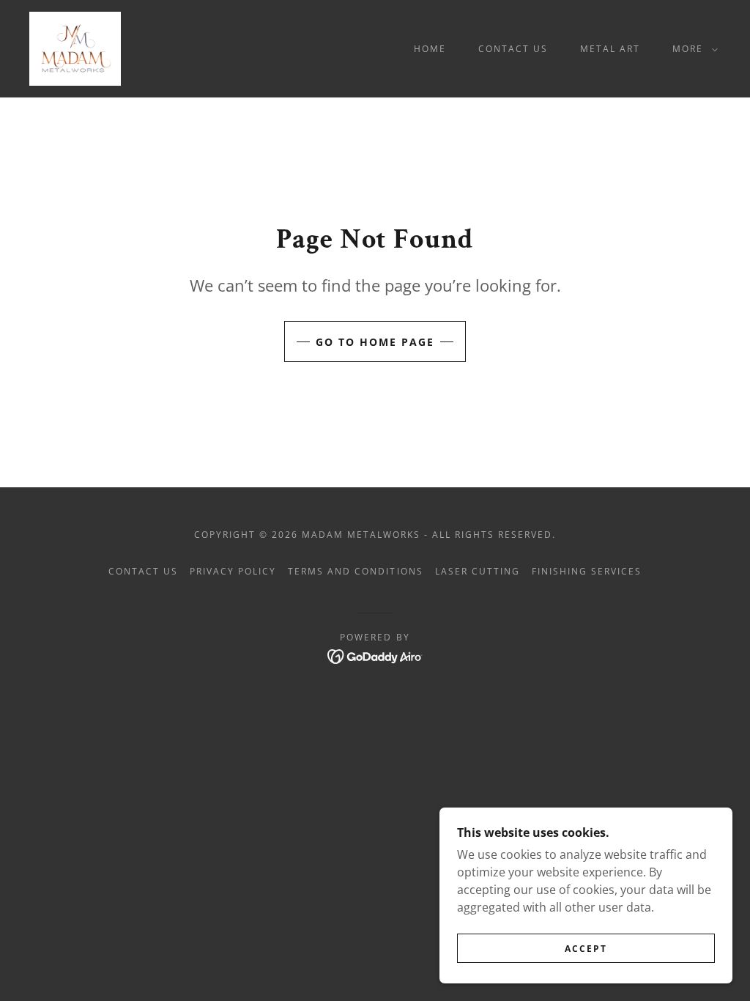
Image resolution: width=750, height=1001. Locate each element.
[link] (75, 48)
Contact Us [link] (513, 49)
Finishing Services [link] (587, 571)
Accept (586, 948)
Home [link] (430, 49)
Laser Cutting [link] (477, 571)
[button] (692, 49)
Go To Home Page (375, 342)
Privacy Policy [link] (233, 571)
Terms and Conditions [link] (355, 571)
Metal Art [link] (610, 49)
